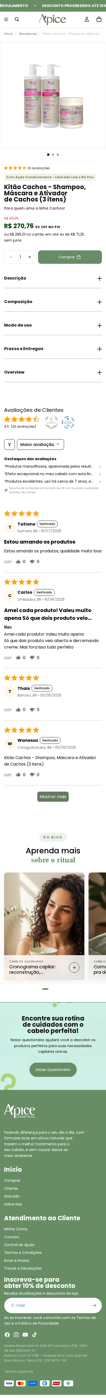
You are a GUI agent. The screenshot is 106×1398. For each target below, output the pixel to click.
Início (8, 33)
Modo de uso (18, 325)
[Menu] (6, 19)
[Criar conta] (94, 1305)
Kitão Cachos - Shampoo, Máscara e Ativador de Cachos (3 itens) (72, 33)
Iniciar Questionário (53, 1069)
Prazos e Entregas (23, 349)
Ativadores (28, 33)
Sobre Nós (13, 1204)
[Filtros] (9, 444)
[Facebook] (7, 1335)
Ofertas (11, 1188)
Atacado (12, 1196)
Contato (11, 1237)
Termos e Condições (23, 1252)
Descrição (15, 278)
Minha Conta (15, 1229)
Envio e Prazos (16, 1260)
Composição (18, 302)
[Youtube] (25, 1335)
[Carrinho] (99, 19)
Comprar (12, 1180)
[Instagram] (16, 1335)
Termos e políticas (18, 1371)
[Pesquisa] (17, 19)
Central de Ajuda (19, 1244)
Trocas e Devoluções (23, 1268)
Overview (14, 372)
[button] (15, 168)
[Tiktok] (34, 1335)
